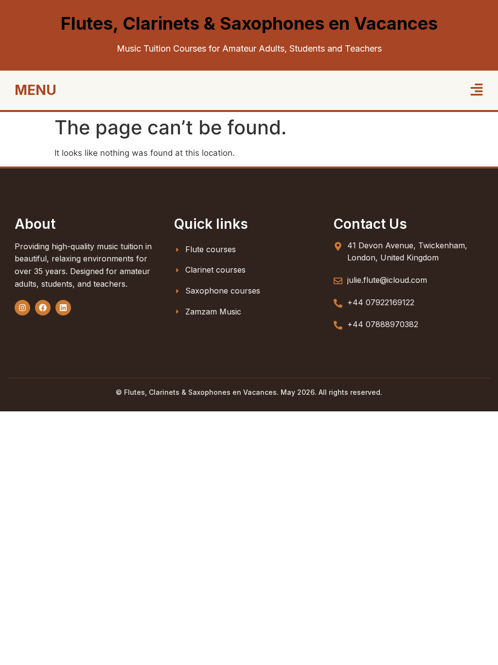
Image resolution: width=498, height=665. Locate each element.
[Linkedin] (63, 307)
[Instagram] (22, 307)
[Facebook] (43, 307)
